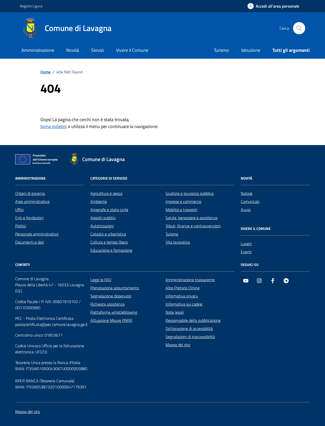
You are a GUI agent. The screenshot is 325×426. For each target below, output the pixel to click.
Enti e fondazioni (29, 218)
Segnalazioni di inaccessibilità (190, 337)
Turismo (221, 50)
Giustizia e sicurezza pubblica (190, 193)
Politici (20, 226)
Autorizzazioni (102, 226)
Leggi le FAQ (100, 280)
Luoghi (246, 244)
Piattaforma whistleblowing (113, 312)
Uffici (19, 210)
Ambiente (98, 201)
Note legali (175, 312)
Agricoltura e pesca (106, 193)
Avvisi (246, 210)
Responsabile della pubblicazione (193, 320)
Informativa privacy (182, 296)
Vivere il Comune (132, 50)
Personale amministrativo (36, 234)
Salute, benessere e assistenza (191, 218)
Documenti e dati (29, 242)
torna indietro (53, 126)
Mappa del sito (178, 345)
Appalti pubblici (103, 218)
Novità (72, 50)
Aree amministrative (32, 201)
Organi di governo (30, 193)
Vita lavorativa (178, 242)
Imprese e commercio (183, 201)
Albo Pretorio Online (183, 288)
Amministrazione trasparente (190, 280)
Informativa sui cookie (184, 304)
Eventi (246, 252)
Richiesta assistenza (107, 304)
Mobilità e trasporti (181, 210)
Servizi (97, 50)
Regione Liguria (31, 6)
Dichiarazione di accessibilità (189, 328)
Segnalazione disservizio (110, 296)
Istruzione (250, 50)
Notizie (246, 193)
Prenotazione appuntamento (114, 288)
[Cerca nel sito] (299, 28)
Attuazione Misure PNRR (111, 320)
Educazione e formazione (111, 250)
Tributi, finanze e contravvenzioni (193, 226)
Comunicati (250, 201)
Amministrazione (37, 50)
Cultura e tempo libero (109, 242)
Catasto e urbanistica (108, 234)
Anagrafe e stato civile (109, 210)
